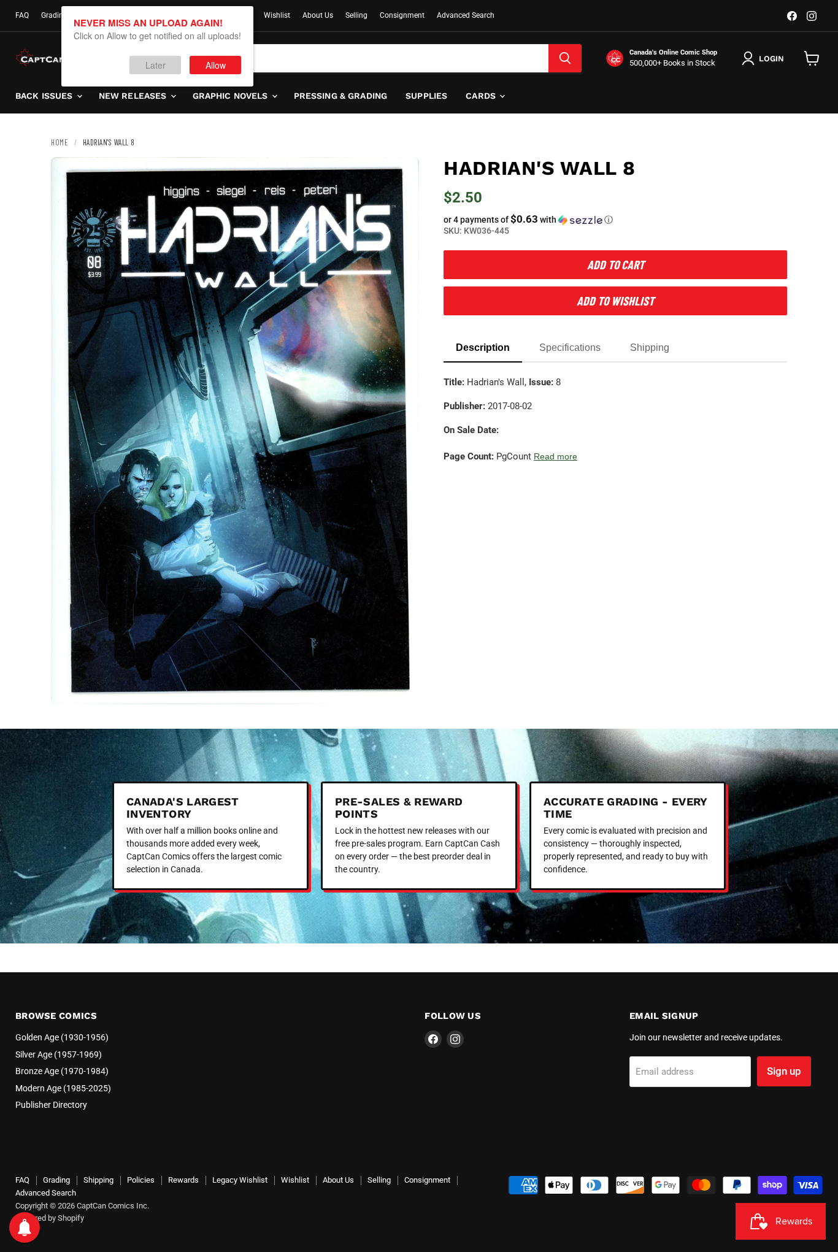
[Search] (565, 58)
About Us (317, 15)
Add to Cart (615, 264)
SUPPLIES (426, 96)
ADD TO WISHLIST (615, 300)
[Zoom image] (399, 684)
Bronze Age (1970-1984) (62, 1071)
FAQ (22, 15)
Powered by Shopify (49, 1218)
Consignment (402, 15)
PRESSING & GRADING (341, 96)
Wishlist (277, 15)
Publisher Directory (51, 1105)
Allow (216, 65)
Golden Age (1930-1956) (62, 1037)
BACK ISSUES (45, 96)
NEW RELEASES (134, 96)
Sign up (784, 1071)
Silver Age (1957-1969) (58, 1054)
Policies (141, 1180)
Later (155, 65)
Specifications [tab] (570, 347)
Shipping (98, 1180)
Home (59, 142)
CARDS (482, 96)
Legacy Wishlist (239, 1180)
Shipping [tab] (649, 347)
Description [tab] (483, 347)
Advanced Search (465, 15)
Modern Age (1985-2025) (63, 1088)
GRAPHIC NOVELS (232, 96)
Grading (54, 15)
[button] (615, 219)
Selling (356, 15)
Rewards (183, 1180)
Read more (555, 456)
